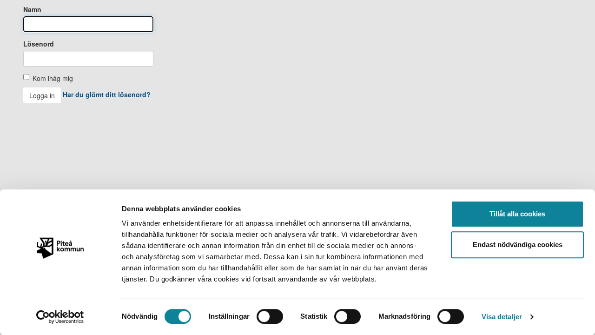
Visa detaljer (502, 317)
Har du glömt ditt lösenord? (107, 94)
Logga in (42, 95)
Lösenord (38, 43)
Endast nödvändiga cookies (517, 244)
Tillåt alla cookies (517, 214)
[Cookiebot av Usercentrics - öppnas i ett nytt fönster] (60, 317)
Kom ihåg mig (53, 78)
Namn (32, 9)
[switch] (270, 316)
